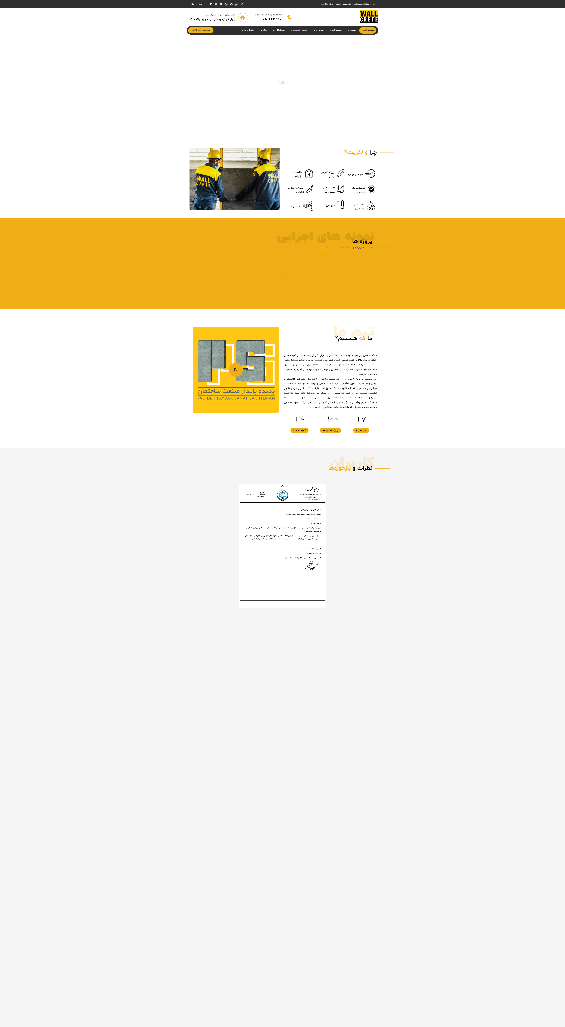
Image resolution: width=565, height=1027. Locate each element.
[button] (241, 4)
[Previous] (282, 305)
